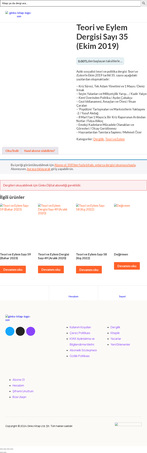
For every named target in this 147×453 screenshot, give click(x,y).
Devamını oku (12, 269)
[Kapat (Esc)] (11, 449)
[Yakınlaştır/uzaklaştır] (1, 449)
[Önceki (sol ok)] (1, 452)
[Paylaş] (8, 449)
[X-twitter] (20, 331)
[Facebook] (9, 331)
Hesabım (73, 296)
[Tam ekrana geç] (4, 449)
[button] (76, 14)
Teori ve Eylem (115, 139)
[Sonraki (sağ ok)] (4, 452)
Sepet (122, 296)
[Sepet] (122, 289)
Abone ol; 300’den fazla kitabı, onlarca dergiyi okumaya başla (95, 165)
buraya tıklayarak (39, 169)
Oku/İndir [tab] (12, 151)
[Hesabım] (73, 289)
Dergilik (98, 139)
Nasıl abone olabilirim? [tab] (39, 151)
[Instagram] (30, 331)
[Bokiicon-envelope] (41, 331)
